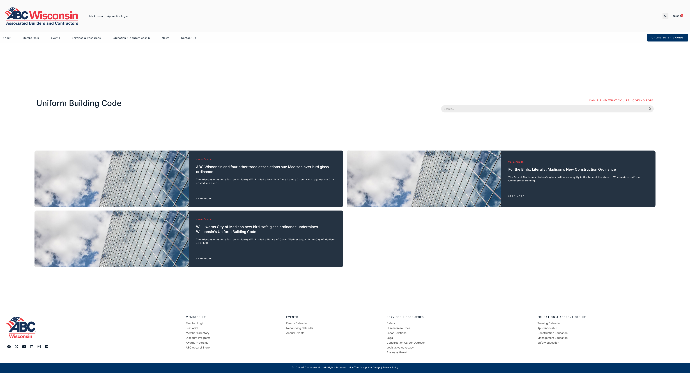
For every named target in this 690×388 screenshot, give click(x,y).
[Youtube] (24, 346)
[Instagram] (39, 346)
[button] (665, 16)
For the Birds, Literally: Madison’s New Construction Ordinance (562, 169)
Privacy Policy (390, 367)
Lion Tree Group (358, 367)
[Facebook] (9, 346)
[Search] (650, 108)
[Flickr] (46, 346)
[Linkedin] (31, 346)
